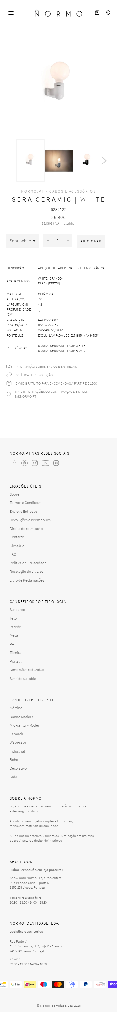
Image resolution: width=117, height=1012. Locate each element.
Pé (12, 644)
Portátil (16, 661)
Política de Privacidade (28, 562)
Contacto (17, 537)
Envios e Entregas (23, 511)
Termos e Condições (25, 502)
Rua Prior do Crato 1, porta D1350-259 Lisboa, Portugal (29, 885)
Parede (15, 626)
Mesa (14, 635)
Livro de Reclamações (27, 580)
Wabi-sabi (18, 742)
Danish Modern (21, 716)
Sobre (14, 494)
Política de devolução (34, 375)
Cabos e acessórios (72, 191)
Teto (13, 618)
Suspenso (17, 609)
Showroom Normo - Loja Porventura (35, 877)
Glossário (17, 545)
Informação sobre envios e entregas (46, 366)
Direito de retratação (26, 528)
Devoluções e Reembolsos (30, 519)
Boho (14, 759)
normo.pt (32, 191)
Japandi (16, 733)
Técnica (15, 652)
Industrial (17, 751)
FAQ (13, 554)
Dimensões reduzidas (27, 669)
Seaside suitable (23, 678)
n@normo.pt (25, 396)
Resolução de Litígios (26, 571)
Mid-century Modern (25, 725)
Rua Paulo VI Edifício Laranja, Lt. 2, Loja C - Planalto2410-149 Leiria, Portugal (36, 946)
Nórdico (16, 707)
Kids (13, 776)
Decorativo (18, 768)
